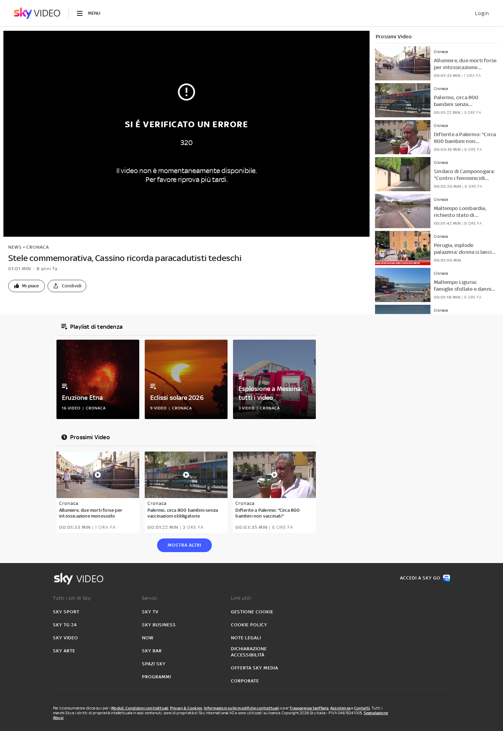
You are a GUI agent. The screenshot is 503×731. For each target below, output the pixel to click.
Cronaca (37, 247)
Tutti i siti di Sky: (72, 598)
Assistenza (340, 708)
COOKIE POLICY (249, 624)
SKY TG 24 (65, 624)
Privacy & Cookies (186, 708)
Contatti (362, 708)
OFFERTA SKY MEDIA (254, 667)
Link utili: (242, 598)
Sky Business (159, 624)
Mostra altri (184, 545)
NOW (148, 637)
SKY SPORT (66, 611)
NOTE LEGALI (246, 637)
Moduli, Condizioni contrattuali (139, 708)
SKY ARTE (64, 650)
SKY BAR (152, 650)
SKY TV (150, 611)
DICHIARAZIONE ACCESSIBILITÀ (249, 651)
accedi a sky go (420, 577)
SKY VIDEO (65, 637)
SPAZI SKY (154, 663)
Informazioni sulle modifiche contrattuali (241, 708)
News (15, 247)
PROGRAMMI (156, 676)
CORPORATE (245, 680)
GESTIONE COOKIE (252, 611)
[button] (26, 286)
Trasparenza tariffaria (308, 708)
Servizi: (150, 598)
